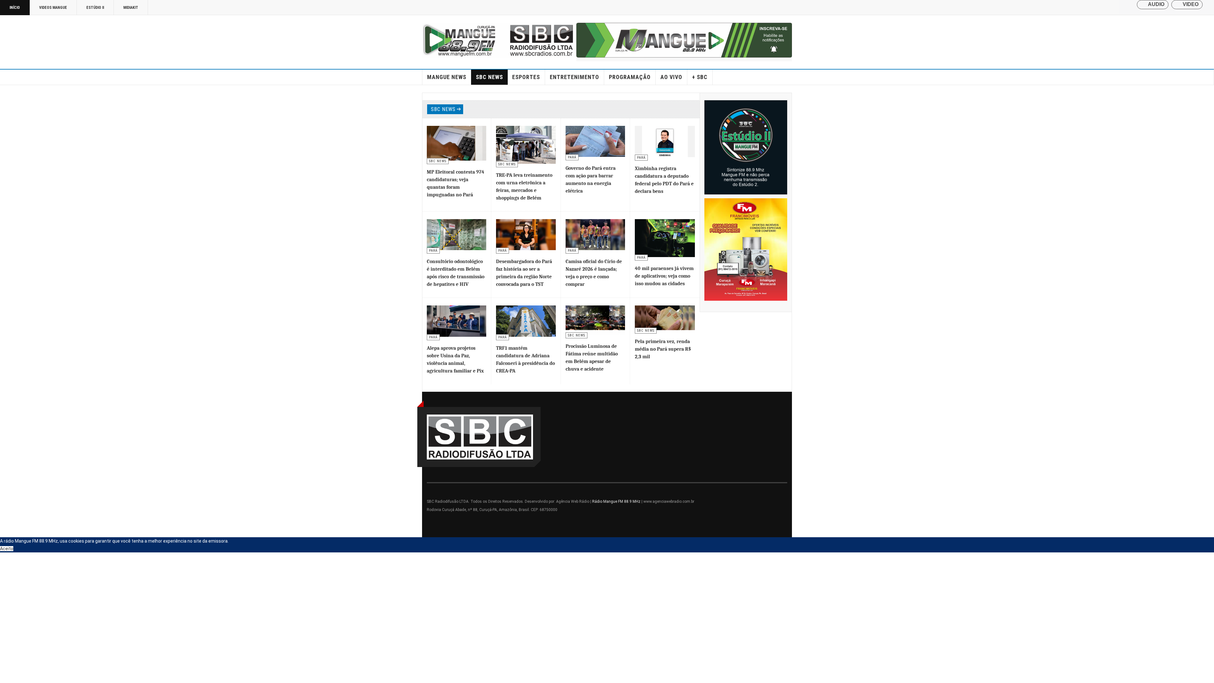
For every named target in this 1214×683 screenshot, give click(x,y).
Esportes (526, 77)
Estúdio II (95, 7)
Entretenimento (574, 77)
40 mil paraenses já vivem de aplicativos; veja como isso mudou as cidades (664, 276)
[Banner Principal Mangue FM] (684, 40)
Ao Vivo (671, 77)
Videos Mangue (53, 7)
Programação (630, 77)
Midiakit (130, 7)
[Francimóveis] (746, 249)
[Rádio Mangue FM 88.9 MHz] (499, 40)
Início (14, 7)
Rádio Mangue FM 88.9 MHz (616, 501)
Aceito (6, 548)
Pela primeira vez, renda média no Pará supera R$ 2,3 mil (663, 349)
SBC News (489, 77)
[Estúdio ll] (746, 147)
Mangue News (446, 77)
